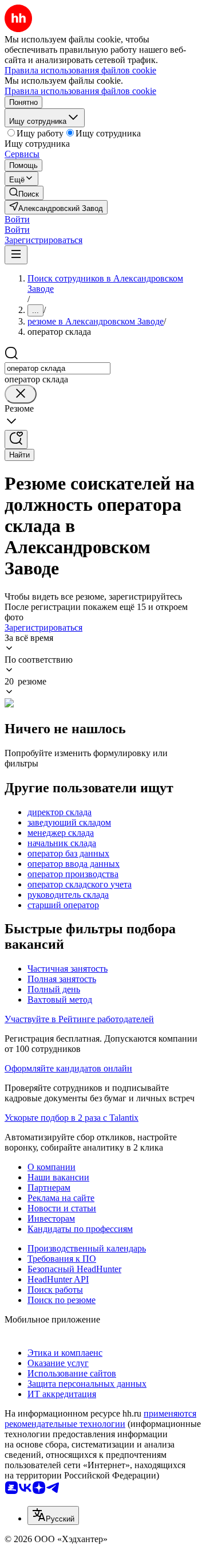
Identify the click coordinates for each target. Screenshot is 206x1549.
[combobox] (57, 368)
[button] (17, 219)
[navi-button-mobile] (16, 254)
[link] (24, 193)
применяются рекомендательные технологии (100, 1419)
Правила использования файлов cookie (80, 91)
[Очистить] (21, 394)
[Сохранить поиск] (16, 439)
